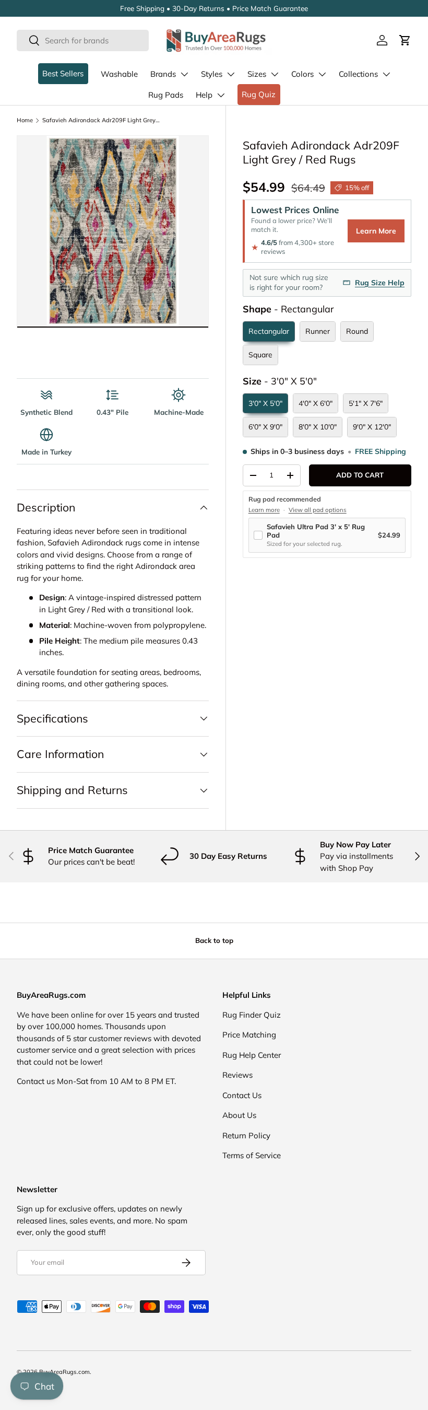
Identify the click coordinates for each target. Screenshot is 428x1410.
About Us (239, 1115)
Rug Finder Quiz (251, 1015)
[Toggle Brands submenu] (184, 74)
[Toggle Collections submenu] (386, 74)
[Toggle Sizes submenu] (274, 74)
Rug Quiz (259, 94)
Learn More (376, 231)
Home (25, 120)
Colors (302, 74)
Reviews (237, 1075)
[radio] (269, 331)
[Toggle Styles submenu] (230, 74)
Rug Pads (165, 95)
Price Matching (249, 1035)
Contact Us (241, 1095)
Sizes (256, 74)
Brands (163, 74)
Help (204, 95)
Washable (119, 74)
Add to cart (360, 475)
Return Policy (246, 1135)
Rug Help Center (251, 1055)
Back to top (214, 940)
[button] (405, 40)
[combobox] (83, 40)
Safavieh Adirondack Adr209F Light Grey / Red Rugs (101, 120)
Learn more (264, 510)
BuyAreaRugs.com (64, 1372)
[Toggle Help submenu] (221, 95)
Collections (358, 74)
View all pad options (318, 510)
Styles (211, 74)
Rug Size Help (380, 282)
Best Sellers (63, 73)
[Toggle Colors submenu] (322, 74)
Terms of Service (251, 1155)
